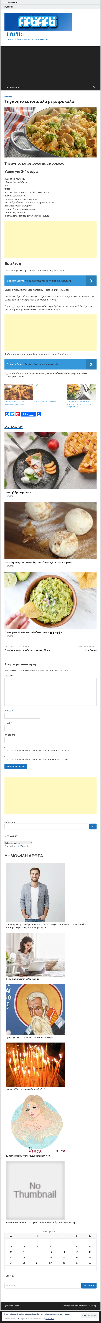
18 (24, 1257)
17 (11, 1257)
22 (77, 1257)
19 (37, 1257)
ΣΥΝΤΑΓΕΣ (8, 97)
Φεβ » (13, 1275)
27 (50, 1263)
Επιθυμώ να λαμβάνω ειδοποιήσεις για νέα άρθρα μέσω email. (36, 759)
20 (50, 1257)
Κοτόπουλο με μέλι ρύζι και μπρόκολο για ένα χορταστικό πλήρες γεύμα (79, 404)
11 (24, 1252)
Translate (25, 846)
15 (77, 1252)
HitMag (93, 1305)
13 (50, 1252)
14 (63, 1252)
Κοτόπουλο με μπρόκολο (46, 401)
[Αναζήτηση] (93, 826)
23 (90, 1257)
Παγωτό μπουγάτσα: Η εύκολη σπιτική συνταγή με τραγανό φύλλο (38, 562)
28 (63, 1263)
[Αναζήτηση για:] (50, 1285)
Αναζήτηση (9, 822)
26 (37, 1263)
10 (11, 1252)
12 (37, 1252)
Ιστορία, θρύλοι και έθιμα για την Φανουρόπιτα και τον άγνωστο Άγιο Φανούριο (41, 1222)
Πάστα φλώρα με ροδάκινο (18, 492)
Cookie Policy (50, 1319)
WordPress (82, 1305)
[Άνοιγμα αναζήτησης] (94, 88)
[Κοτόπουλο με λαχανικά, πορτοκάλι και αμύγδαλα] (18, 392)
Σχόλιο (8, 676)
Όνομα (8, 711)
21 (63, 1257)
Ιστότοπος (10, 735)
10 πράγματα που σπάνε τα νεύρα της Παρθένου (28, 1155)
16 (90, 1252)
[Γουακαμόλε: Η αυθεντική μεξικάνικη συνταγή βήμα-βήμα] (50, 601)
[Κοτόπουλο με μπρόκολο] (50, 392)
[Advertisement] (50, 64)
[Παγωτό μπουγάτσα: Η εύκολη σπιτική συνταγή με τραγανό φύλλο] (50, 531)
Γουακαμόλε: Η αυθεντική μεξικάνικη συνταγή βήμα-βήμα (33, 632)
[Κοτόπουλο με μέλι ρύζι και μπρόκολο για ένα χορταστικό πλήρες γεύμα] (81, 392)
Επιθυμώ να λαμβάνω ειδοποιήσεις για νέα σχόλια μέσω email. (37, 750)
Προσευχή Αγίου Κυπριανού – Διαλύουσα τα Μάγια (29, 1037)
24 (11, 1263)
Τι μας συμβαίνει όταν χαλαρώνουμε (22, 979)
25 (24, 1263)
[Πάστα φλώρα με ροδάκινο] (50, 461)
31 (11, 1268)
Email (8, 723)
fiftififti (15, 34)
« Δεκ (6, 1275)
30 (90, 1263)
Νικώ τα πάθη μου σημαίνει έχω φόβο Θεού (25, 1089)
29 (77, 1263)
